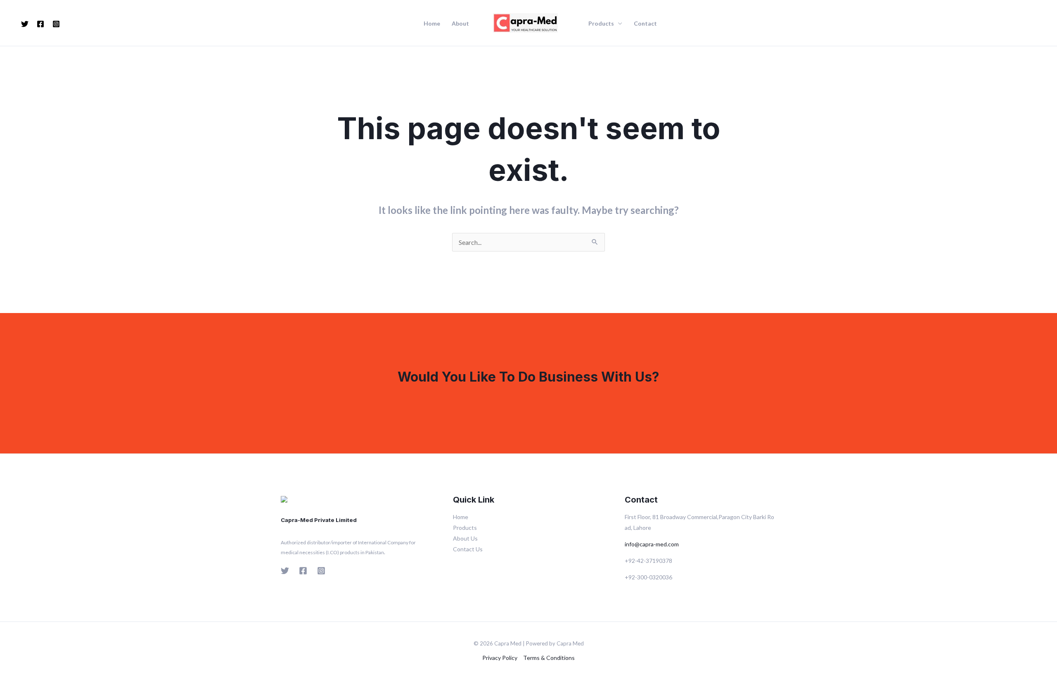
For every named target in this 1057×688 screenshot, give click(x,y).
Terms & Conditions (549, 657)
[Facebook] (40, 24)
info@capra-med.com (652, 544)
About (460, 23)
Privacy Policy (499, 657)
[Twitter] (24, 24)
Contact (645, 23)
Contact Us (468, 549)
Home (432, 23)
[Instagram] (56, 24)
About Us (465, 538)
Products (601, 23)
